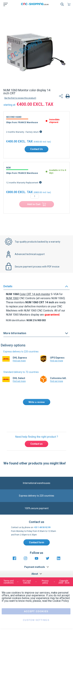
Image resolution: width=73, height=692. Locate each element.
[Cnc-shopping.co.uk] (36, 4)
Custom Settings (36, 620)
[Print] (68, 96)
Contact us (36, 443)
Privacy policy (45, 582)
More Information (14, 333)
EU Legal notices (27, 582)
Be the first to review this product (20, 98)
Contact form (36, 542)
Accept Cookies (36, 611)
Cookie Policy (60, 600)
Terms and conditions (9, 582)
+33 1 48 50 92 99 (42, 527)
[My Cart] (69, 4)
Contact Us (36, 149)
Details (7, 286)
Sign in (41, 416)
